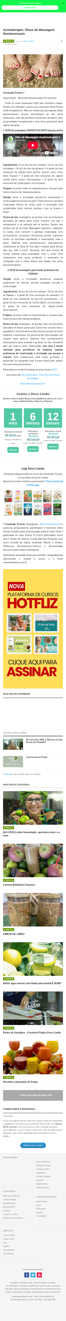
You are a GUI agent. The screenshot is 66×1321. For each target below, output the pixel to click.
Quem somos (41, 1201)
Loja (5, 1243)
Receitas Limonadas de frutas (20, 1082)
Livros (38, 1205)
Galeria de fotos (42, 1187)
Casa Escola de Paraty (36, 757)
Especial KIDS (9, 1207)
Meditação (40, 1173)
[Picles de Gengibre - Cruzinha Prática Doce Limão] (33, 1008)
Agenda (39, 1212)
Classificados (8, 1250)
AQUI (54, 369)
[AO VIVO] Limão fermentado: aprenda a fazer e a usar (31, 834)
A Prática (8, 41)
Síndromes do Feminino (13, 1218)
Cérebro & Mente (43, 1176)
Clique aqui (8, 774)
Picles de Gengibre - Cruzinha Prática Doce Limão (32, 1032)
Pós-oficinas (8, 1254)
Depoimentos (41, 1184)
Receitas (40, 1180)
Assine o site (8, 1239)
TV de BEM (41, 1216)
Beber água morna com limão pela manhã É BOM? (32, 983)
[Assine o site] (33, 628)
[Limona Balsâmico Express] (33, 860)
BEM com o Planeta (11, 1196)
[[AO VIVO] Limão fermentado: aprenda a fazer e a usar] (33, 808)
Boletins (6, 1246)
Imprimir (62, 43)
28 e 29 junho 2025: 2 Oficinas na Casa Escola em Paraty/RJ (44, 741)
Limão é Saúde (28, 41)
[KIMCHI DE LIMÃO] (33, 909)
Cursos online (9, 1235)
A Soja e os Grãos (10, 1214)
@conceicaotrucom (50, 524)
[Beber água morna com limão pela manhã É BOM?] (33, 959)
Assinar (13, 450)
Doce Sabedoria (43, 1162)
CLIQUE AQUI (30, 8)
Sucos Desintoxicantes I (33, 383)
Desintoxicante (9, 1203)
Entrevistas (40, 1209)
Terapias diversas (43, 1165)
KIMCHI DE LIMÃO (13, 934)
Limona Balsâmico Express (19, 884)
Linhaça (6, 1211)
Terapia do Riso (42, 1169)
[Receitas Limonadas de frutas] (33, 1057)
